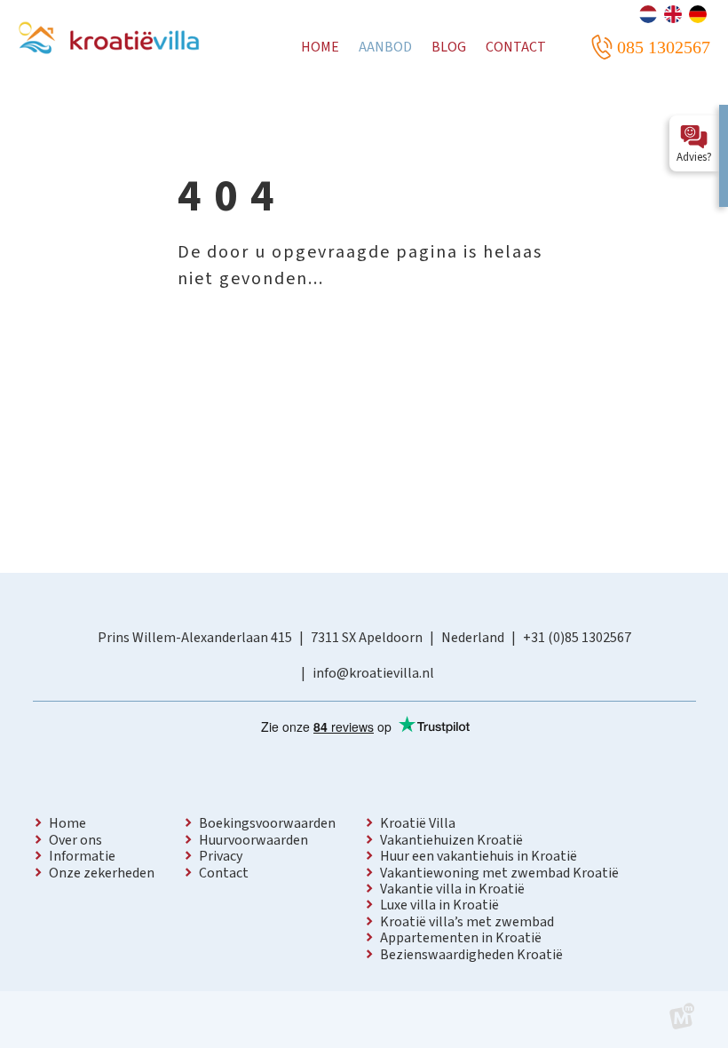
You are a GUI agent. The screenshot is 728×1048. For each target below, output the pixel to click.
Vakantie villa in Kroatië (452, 889)
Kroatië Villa (417, 823)
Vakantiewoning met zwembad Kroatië (499, 873)
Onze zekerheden (101, 873)
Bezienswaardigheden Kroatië (471, 955)
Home (67, 823)
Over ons (75, 840)
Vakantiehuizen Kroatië (451, 840)
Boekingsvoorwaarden (267, 823)
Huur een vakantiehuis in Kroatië (478, 856)
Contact (224, 873)
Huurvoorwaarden (253, 840)
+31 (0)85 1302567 (577, 637)
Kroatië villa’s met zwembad (467, 922)
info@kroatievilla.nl (373, 673)
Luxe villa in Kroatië (439, 905)
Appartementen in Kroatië (461, 938)
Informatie (82, 856)
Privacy (220, 856)
